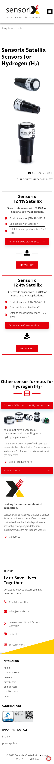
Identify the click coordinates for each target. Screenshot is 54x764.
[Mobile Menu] (49, 11)
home (7, 667)
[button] (48, 758)
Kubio (35, 759)
